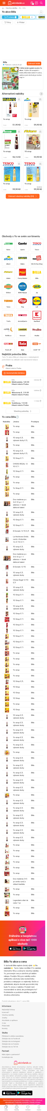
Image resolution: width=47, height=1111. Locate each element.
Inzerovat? (5, 1012)
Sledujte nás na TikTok (10, 1047)
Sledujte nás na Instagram (11, 1041)
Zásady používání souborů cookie (28, 1104)
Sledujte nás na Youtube (10, 1044)
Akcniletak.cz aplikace (9, 1020)
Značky (4, 1018)
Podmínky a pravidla (21, 1102)
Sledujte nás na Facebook (11, 1039)
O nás (4, 1023)
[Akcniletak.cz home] (16, 3)
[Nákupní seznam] (36, 3)
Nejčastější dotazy (8, 1009)
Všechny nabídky (11, 8)
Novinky (4, 1028)
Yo (20, 8)
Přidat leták (6, 1026)
